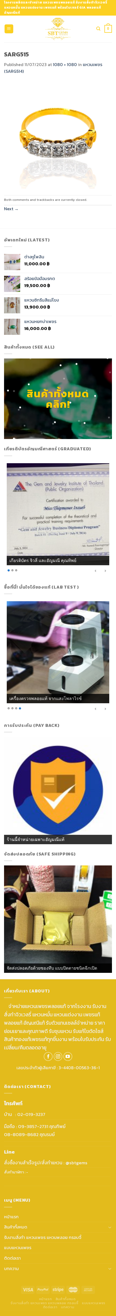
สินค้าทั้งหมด (15, 1227)
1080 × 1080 (65, 64)
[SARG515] (58, 134)
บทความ (11, 1268)
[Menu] (9, 28)
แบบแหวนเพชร (17, 1247)
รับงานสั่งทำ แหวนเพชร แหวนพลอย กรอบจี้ (42, 1237)
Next (11, 208)
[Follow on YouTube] (67, 1056)
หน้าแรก (11, 1216)
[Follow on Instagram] (58, 1056)
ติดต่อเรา (12, 1258)
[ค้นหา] (98, 29)
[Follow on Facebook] (48, 1056)
